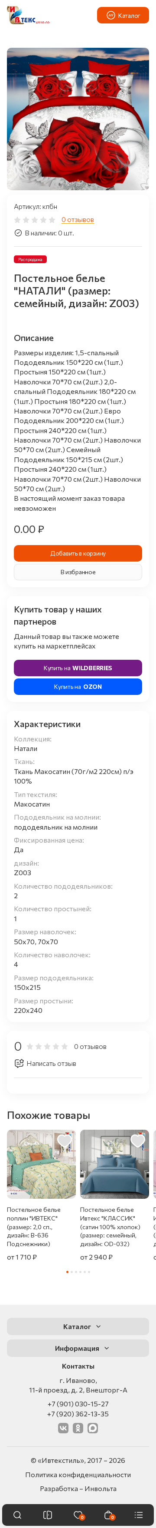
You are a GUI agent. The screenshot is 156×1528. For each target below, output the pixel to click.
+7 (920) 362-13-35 (78, 1413)
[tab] (78, 180)
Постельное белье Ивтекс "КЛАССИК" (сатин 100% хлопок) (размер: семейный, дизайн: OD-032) (110, 1226)
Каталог (129, 15)
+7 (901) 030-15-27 (78, 1403)
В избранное (78, 571)
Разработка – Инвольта (78, 1488)
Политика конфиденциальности (78, 1474)
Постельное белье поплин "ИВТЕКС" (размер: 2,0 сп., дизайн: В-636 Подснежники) (34, 1226)
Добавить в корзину (78, 553)
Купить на (78, 667)
